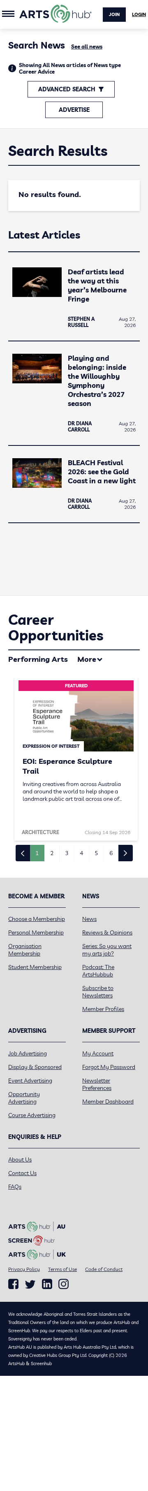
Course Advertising (32, 1115)
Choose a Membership (36, 919)
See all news (86, 46)
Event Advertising (30, 1080)
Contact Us (22, 1173)
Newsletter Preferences (96, 1084)
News (89, 919)
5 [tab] (96, 853)
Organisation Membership (25, 949)
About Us (20, 1159)
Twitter (30, 1284)
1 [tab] (37, 853)
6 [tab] (111, 853)
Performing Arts (38, 659)
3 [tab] (66, 853)
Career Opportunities (55, 627)
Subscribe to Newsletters (97, 991)
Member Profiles (103, 1009)
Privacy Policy (24, 1269)
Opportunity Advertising (24, 1097)
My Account (97, 1053)
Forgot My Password (108, 1067)
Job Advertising (27, 1053)
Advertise (74, 110)
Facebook (13, 1284)
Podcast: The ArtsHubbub (98, 970)
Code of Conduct (104, 1269)
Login (139, 14)
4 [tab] (81, 853)
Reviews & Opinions (107, 932)
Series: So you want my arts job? (107, 949)
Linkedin (47, 1284)
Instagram (63, 1284)
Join (114, 14)
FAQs (14, 1186)
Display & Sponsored (35, 1067)
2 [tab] (51, 853)
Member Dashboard (108, 1101)
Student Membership (35, 967)
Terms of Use (62, 1269)
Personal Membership (36, 932)
